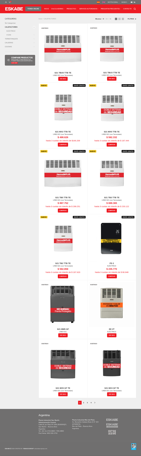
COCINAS (8, 47)
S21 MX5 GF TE (63, 388)
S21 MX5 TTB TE (112, 132)
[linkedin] (134, 2)
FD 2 (112, 263)
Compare (132, 28)
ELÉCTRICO (10, 31)
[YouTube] (131, 2)
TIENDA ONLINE (33, 9)
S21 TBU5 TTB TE (63, 73)
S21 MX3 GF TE (111, 388)
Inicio (40, 19)
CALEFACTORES (11, 27)
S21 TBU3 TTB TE (111, 73)
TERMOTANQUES (11, 39)
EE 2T (111, 329)
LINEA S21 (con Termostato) (63, 75)
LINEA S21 (63, 332)
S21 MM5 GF (63, 329)
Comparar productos (84, 28)
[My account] (6, 2)
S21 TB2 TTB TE (63, 263)
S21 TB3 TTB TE (111, 198)
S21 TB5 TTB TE (63, 198)
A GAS (8, 35)
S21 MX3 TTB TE (63, 132)
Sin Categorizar (10, 23)
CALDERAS (9, 43)
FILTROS (131, 19)
